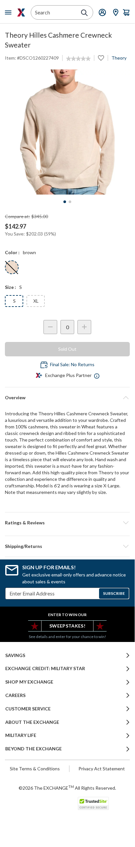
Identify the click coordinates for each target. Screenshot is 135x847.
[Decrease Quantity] (50, 327)
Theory (119, 58)
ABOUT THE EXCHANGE (32, 722)
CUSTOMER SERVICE (28, 708)
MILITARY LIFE (20, 735)
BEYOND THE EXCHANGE (33, 748)
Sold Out (67, 349)
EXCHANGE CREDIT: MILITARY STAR (45, 668)
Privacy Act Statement (101, 768)
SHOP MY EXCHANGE (29, 682)
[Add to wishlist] (101, 58)
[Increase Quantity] (84, 327)
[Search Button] (84, 12)
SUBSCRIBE (114, 593)
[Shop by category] (9, 12)
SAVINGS (15, 655)
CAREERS (15, 695)
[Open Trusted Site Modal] (93, 803)
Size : (10, 287)
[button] (67, 523)
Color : (12, 252)
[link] (78, 58)
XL (36, 301)
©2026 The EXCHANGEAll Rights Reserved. (67, 788)
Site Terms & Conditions (35, 768)
